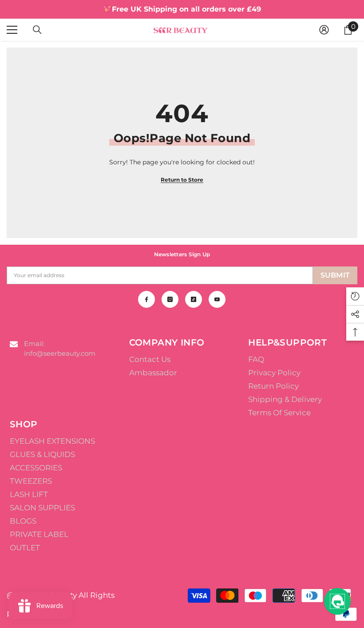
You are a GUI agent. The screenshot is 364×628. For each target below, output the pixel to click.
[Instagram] (170, 299)
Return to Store (182, 179)
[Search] (37, 29)
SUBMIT (335, 275)
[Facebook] (146, 299)
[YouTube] (217, 299)
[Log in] (324, 30)
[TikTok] (193, 299)
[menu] (12, 29)
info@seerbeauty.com (59, 353)
